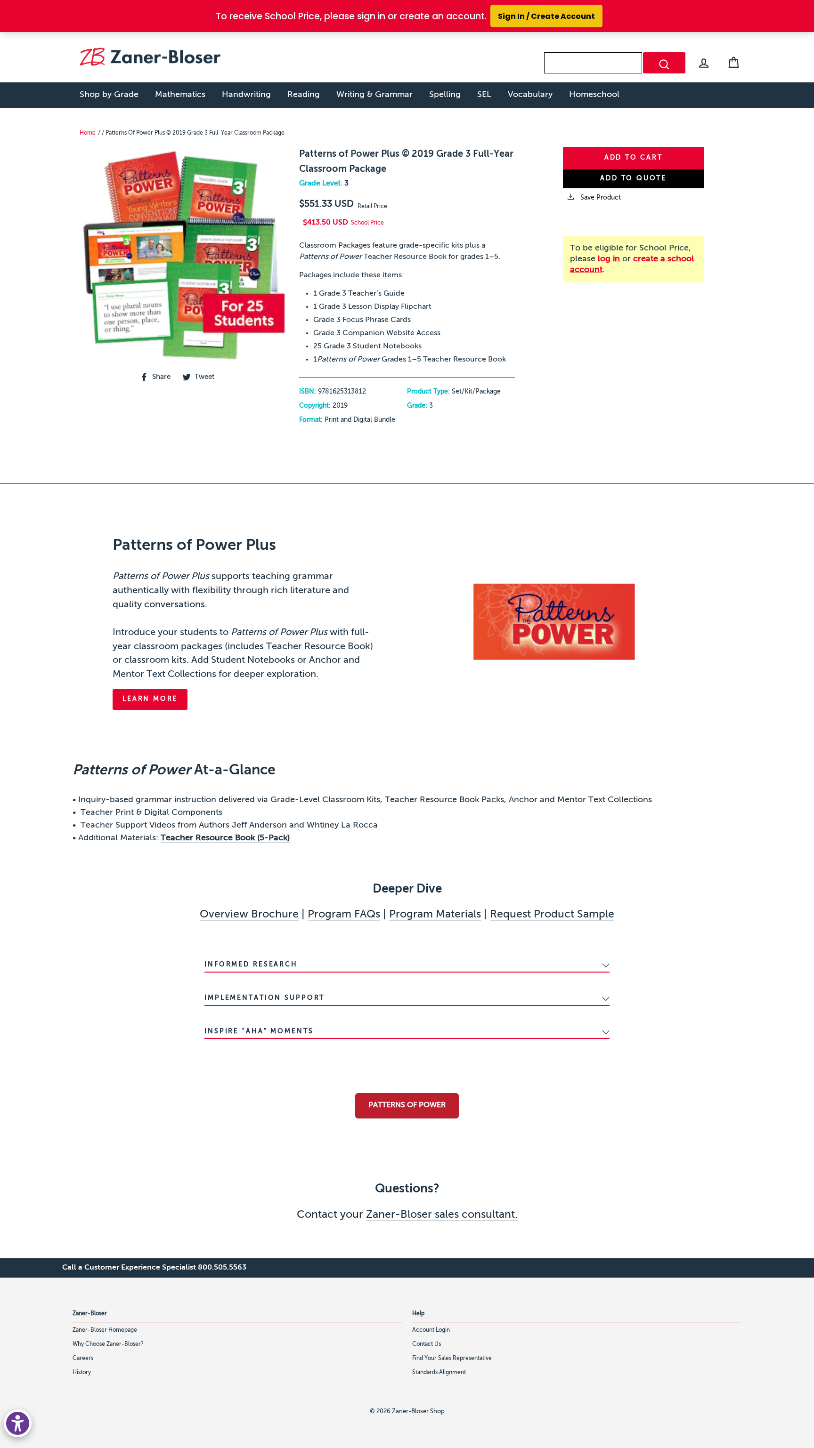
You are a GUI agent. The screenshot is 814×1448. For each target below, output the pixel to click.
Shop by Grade (109, 94)
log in (610, 259)
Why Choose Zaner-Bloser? (108, 1344)
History (82, 1373)
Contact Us (426, 1344)
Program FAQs (344, 914)
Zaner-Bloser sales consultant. (442, 1214)
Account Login (431, 1330)
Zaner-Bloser (90, 1314)
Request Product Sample (552, 914)
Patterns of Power (407, 1105)
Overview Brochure (249, 914)
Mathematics (180, 94)
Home (88, 133)
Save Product (599, 197)
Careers (83, 1358)
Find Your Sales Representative (452, 1358)
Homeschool (594, 94)
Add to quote (633, 178)
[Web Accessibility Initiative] (17, 1423)
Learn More (150, 699)
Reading (303, 94)
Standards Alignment (439, 1373)
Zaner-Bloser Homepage (105, 1330)
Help (418, 1314)
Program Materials (435, 914)
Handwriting (246, 94)
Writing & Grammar (374, 94)
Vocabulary (530, 94)
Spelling (445, 94)
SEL (484, 94)
